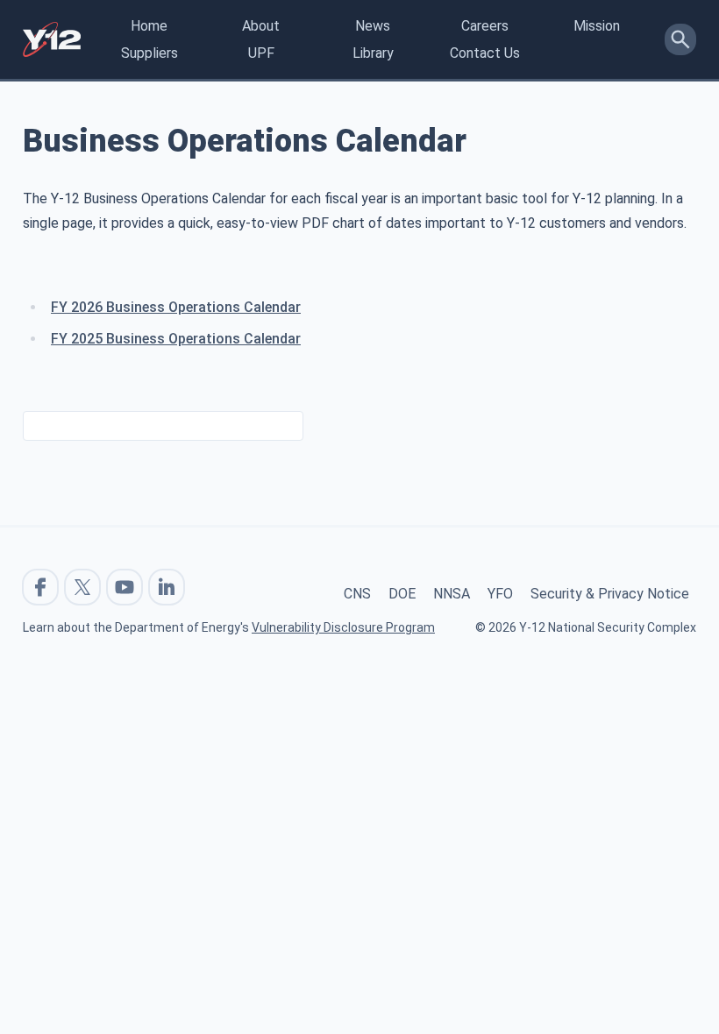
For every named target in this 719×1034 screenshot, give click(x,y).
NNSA (451, 593)
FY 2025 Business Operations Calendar (176, 338)
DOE (402, 593)
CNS (357, 593)
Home (149, 26)
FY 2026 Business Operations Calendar (176, 307)
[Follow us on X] (82, 587)
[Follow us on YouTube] (124, 587)
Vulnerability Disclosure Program (343, 627)
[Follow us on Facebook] (40, 587)
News (372, 26)
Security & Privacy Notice (609, 593)
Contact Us (485, 53)
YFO (500, 593)
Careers (485, 26)
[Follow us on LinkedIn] (166, 587)
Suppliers (149, 53)
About (261, 26)
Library (373, 53)
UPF (261, 53)
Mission (596, 26)
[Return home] (52, 39)
